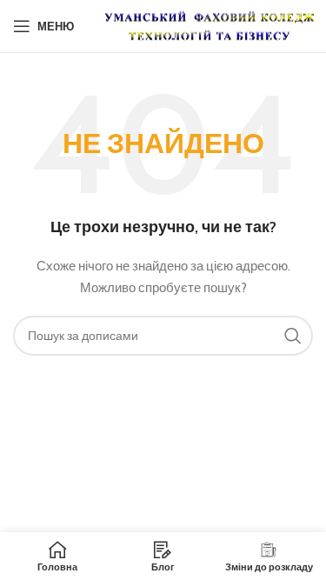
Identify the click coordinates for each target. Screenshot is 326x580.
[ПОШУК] (293, 336)
